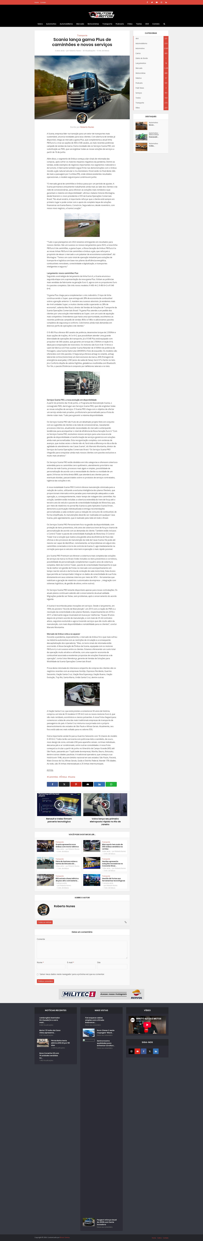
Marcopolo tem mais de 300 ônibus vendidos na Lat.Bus (112, 846)
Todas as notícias (44, 922)
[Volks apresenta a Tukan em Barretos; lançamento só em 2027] (142, 147)
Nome (40, 962)
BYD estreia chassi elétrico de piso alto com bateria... (67, 879)
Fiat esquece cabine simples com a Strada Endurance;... (94, 1020)
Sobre (40, 24)
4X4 (147, 24)
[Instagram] (131, 1051)
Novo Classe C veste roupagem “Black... (105, 1031)
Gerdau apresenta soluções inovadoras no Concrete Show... (112, 863)
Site (98, 962)
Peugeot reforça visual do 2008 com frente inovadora (107, 1222)
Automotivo (51, 24)
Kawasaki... (154, 137)
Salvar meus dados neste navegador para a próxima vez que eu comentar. (72, 974)
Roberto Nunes (75, 51)
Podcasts (120, 24)
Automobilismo (66, 24)
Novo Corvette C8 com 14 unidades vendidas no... (49, 1055)
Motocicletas (93, 24)
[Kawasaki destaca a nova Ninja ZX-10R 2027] (142, 136)
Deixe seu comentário (93, 1025)
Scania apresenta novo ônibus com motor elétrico (67, 845)
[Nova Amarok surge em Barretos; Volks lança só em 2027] (142, 126)
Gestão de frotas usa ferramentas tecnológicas (113, 879)
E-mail (70, 962)
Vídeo (130, 24)
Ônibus (64, 777)
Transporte (107, 24)
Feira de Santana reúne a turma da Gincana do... (66, 862)
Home (37, 2)
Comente (41, 939)
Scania (72, 777)
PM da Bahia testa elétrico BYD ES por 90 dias (60, 1042)
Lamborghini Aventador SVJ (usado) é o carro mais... (49, 1020)
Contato (43, 2)
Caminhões (53, 777)
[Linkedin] (156, 1051)
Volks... (152, 146)
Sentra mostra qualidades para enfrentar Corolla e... (106, 1043)
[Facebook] (143, 1051)
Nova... (152, 125)
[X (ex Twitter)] (149, 1051)
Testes (139, 24)
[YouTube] (137, 1051)
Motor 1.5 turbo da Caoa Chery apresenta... (49, 1031)
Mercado (80, 24)
